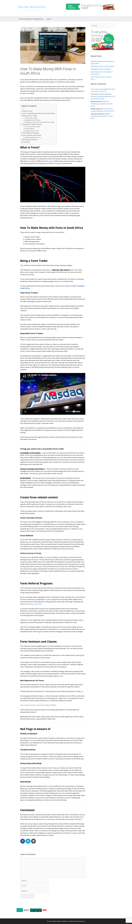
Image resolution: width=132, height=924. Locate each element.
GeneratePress (80, 921)
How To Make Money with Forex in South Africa (39, 113)
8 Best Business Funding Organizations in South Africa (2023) (103, 96)
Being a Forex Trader (30, 116)
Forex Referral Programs (31, 133)
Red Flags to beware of (30, 140)
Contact (49, 19)
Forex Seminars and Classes (32, 135)
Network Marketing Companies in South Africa (102, 103)
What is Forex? (27, 111)
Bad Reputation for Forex (33, 137)
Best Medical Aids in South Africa (102, 66)
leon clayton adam (97, 89)
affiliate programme (34, 604)
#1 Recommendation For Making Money (30, 19)
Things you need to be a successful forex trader (40, 122)
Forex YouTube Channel (33, 126)
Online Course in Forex (32, 131)
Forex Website (30, 128)
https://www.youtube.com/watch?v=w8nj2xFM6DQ (38, 705)
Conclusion (26, 142)
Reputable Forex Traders (33, 120)
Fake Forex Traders (31, 118)
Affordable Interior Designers (101, 69)
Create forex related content (32, 124)
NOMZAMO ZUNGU (98, 94)
